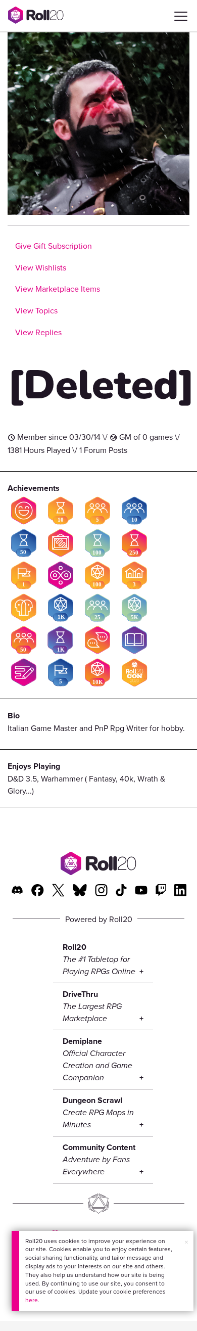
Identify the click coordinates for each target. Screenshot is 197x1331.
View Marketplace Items (57, 288)
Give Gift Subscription (53, 245)
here (31, 1300)
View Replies (38, 332)
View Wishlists (40, 267)
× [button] (186, 1242)
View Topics (36, 310)
